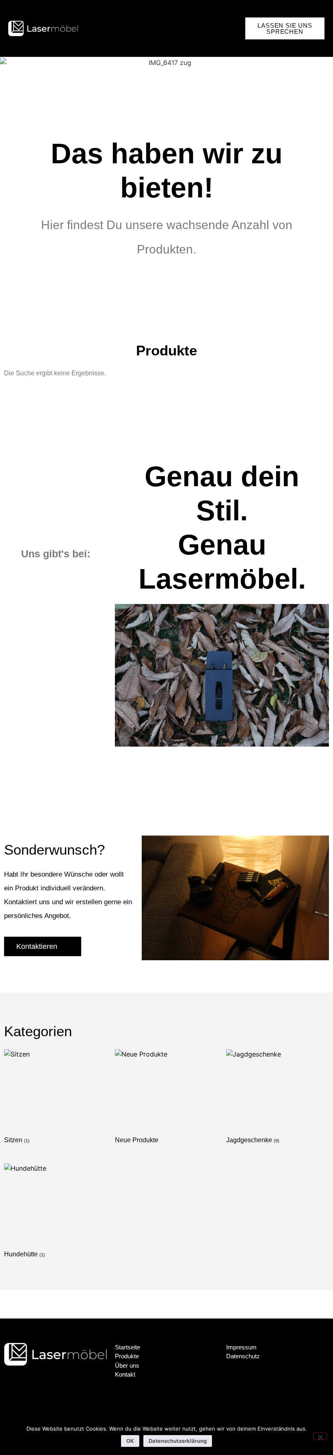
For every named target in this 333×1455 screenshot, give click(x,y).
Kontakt (125, 1374)
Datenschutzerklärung (178, 1441)
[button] (238, 28)
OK (130, 1441)
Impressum (241, 1347)
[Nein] (320, 1436)
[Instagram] (28, 1380)
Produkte (127, 1356)
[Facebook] (10, 1380)
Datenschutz (243, 1356)
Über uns (127, 1365)
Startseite (127, 1347)
